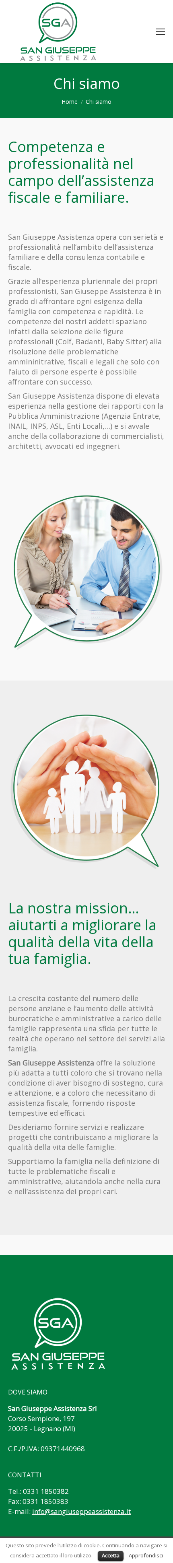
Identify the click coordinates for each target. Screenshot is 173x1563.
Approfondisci (146, 1555)
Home (70, 101)
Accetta (110, 1555)
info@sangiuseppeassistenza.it (81, 1511)
